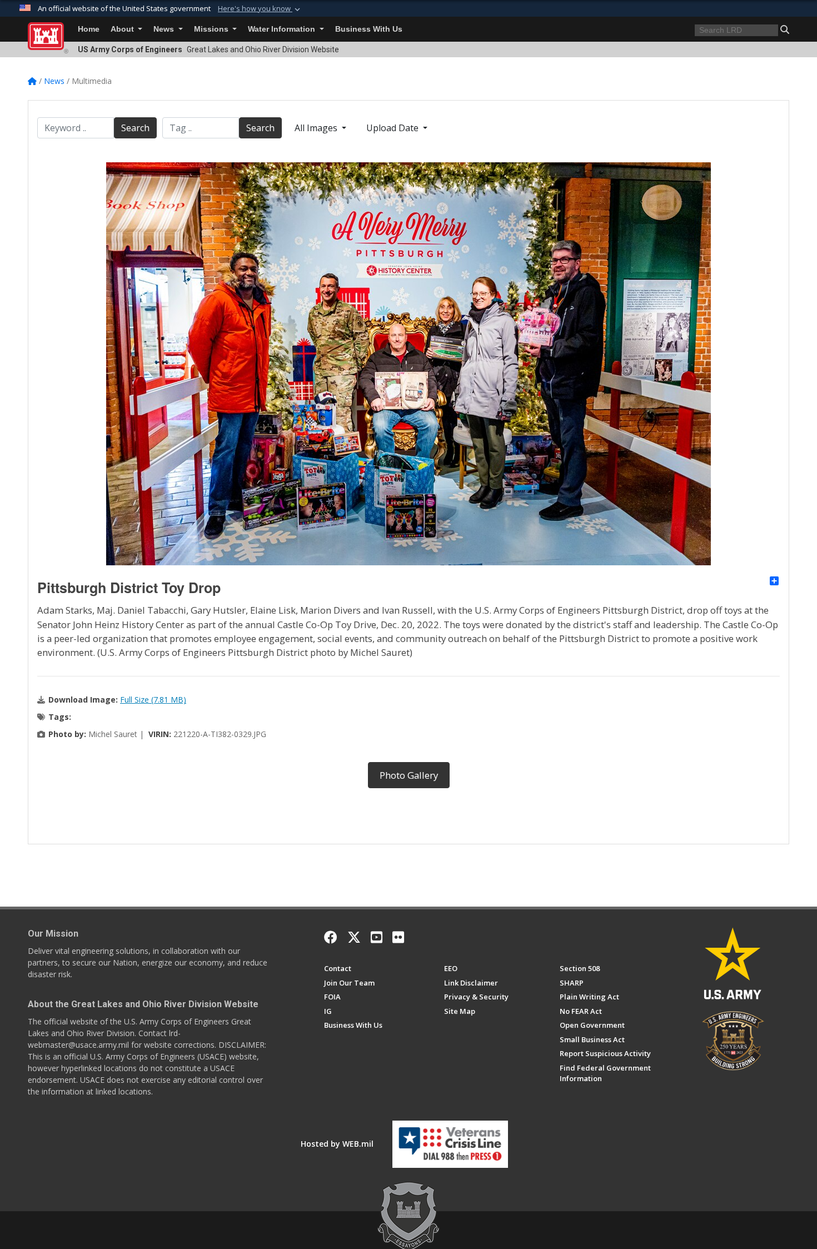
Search (135, 128)
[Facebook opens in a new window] (330, 937)
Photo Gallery (409, 775)
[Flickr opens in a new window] (398, 937)
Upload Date (393, 128)
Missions (212, 29)
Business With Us (368, 29)
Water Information (282, 29)
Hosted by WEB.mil (337, 1143)
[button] (260, 8)
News (164, 29)
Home (88, 29)
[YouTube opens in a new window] (376, 937)
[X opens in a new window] (354, 937)
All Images (317, 128)
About (123, 29)
